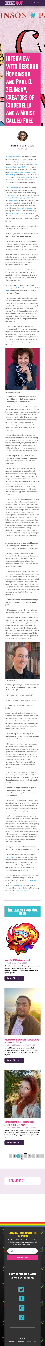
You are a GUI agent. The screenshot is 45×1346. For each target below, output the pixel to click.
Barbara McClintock (22, 890)
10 (38, 1156)
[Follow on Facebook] (21, 1298)
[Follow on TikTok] (21, 1317)
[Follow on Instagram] (21, 1308)
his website (24, 870)
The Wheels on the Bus (24, 208)
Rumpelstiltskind (27, 198)
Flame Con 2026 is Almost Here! (17, 960)
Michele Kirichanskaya (15, 1045)
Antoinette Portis (16, 885)
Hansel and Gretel (14, 198)
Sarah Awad (11, 963)
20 (42, 1156)
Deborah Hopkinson (12, 157)
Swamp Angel (13, 200)
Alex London (34, 880)
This (25, 721)
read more (13, 978)
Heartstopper (10, 857)
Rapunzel (10, 195)
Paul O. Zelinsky (11, 188)
